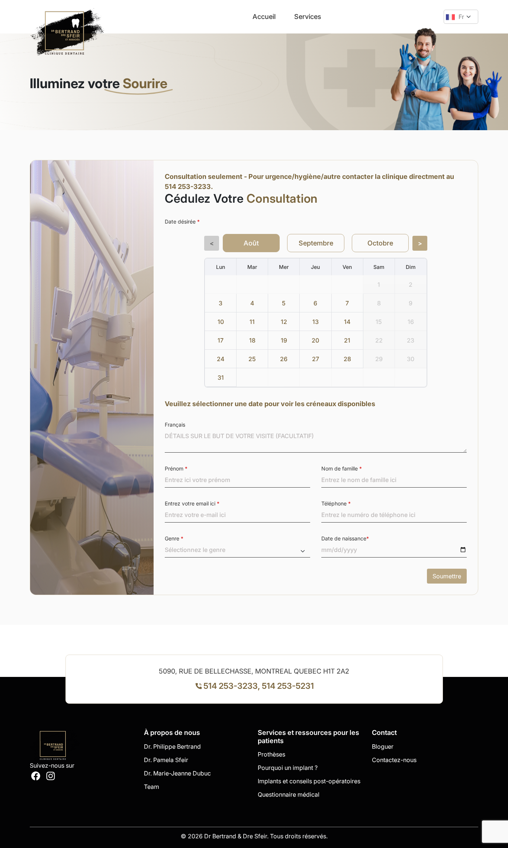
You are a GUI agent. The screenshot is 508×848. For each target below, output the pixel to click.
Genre (174, 538)
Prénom (176, 468)
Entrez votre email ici (192, 503)
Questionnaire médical (288, 794)
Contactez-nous (394, 760)
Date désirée (182, 221)
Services (307, 16)
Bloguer (382, 746)
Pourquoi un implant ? (288, 767)
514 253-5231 (288, 686)
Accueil (264, 16)
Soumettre (447, 576)
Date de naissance (345, 538)
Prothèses (271, 754)
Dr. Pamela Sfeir (166, 760)
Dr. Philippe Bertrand (172, 746)
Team (151, 786)
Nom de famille (341, 468)
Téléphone (336, 503)
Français (175, 424)
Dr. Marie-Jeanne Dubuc (177, 773)
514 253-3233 (230, 686)
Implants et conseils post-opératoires (309, 781)
